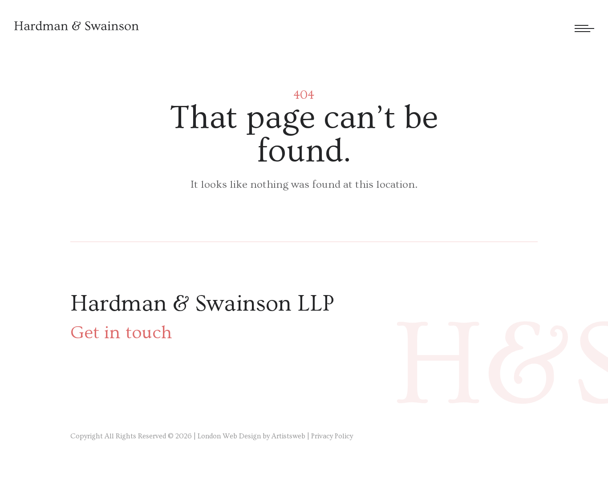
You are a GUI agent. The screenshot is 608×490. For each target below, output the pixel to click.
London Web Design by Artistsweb (251, 436)
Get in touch (121, 333)
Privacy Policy (332, 436)
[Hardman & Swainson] (76, 25)
